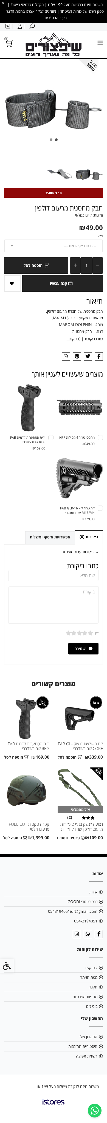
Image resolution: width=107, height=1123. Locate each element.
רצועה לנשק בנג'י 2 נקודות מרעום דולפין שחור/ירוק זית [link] (81, 827)
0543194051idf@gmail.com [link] (72, 911)
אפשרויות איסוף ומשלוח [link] (50, 537)
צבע (100, 236)
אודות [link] (93, 892)
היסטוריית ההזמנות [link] (82, 1046)
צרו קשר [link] (91, 967)
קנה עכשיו (59, 283)
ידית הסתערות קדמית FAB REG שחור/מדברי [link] (28, 746)
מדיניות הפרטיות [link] (84, 996)
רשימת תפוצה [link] (86, 1056)
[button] (89, 174)
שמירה (80, 648)
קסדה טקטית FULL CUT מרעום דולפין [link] (29, 827)
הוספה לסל (33, 265)
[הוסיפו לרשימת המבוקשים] (12, 283)
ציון (96, 633)
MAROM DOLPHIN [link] (75, 324)
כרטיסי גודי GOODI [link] (82, 901)
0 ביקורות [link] (73, 338)
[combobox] (53, 246)
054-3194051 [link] (85, 921)
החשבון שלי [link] (88, 1036)
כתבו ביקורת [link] (94, 338)
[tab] (56, 139)
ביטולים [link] (91, 1006)
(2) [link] (69, 817)
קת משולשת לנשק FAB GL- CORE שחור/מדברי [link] (80, 746)
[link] (95, 1110)
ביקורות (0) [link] (89, 536)
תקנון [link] (93, 987)
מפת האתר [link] (88, 977)
